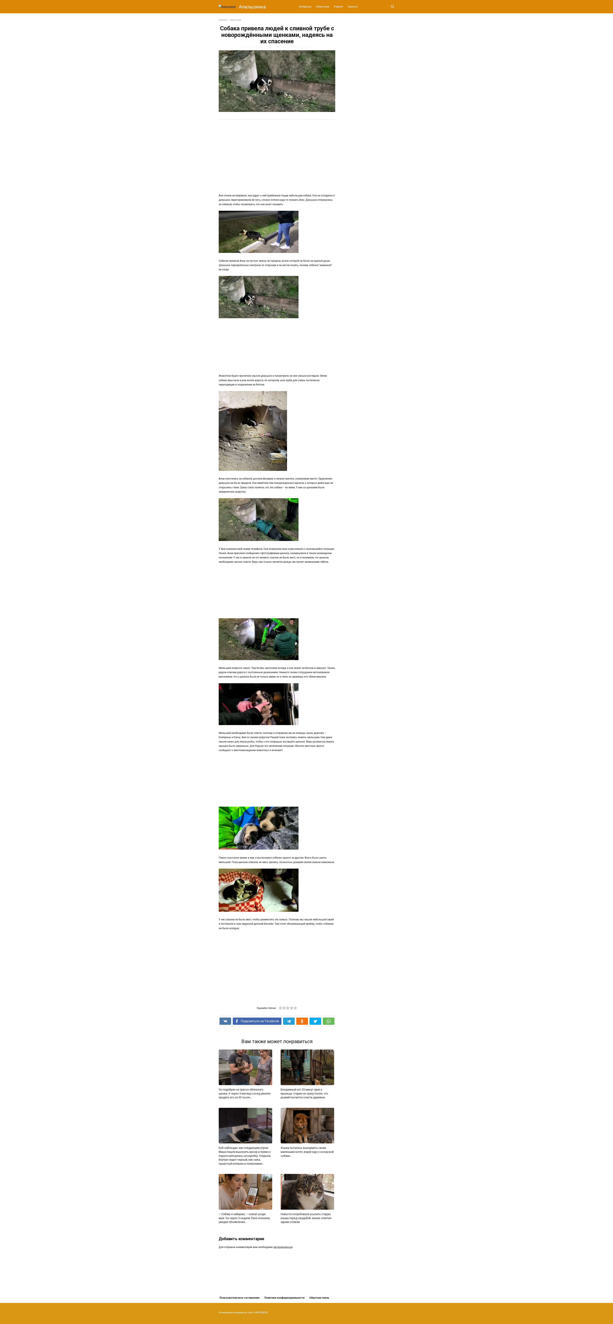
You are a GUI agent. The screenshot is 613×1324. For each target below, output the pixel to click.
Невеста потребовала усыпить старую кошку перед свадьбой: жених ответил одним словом (306, 1218)
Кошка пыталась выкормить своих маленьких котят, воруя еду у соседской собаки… (307, 1151)
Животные (322, 6)
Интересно (305, 6)
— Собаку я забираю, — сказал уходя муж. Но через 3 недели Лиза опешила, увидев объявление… (244, 1218)
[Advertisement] (265, 156)
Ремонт (338, 6)
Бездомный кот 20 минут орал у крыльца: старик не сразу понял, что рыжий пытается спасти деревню (304, 1093)
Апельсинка (252, 7)
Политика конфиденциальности (284, 1297)
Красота (352, 6)
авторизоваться (282, 1247)
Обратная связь (319, 1297)
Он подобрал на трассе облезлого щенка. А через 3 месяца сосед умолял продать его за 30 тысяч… (245, 1093)
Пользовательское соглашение (239, 1297)
